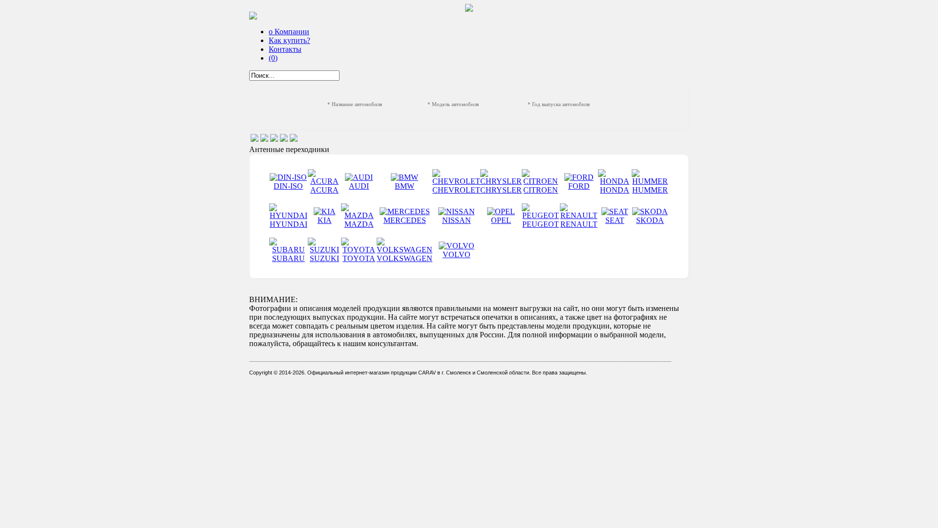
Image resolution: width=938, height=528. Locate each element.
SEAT (614, 220)
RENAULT (578, 224)
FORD (579, 186)
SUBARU (288, 258)
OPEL (501, 220)
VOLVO (456, 254)
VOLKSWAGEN (404, 258)
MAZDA (359, 224)
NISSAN (456, 220)
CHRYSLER (501, 190)
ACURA (324, 190)
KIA (325, 220)
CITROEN (540, 190)
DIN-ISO (288, 186)
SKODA (650, 220)
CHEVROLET (456, 190)
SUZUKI (324, 258)
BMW (404, 186)
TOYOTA (358, 258)
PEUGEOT (540, 224)
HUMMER (650, 190)
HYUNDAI (288, 224)
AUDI (359, 186)
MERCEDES (405, 220)
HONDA (614, 190)
